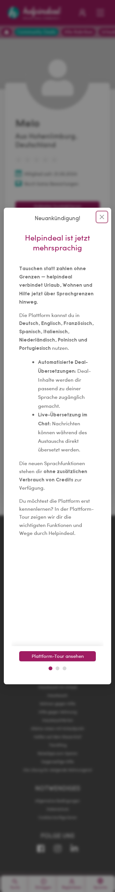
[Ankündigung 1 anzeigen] (50, 668)
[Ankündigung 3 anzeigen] (64, 668)
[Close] (102, 217)
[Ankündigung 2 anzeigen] (57, 668)
